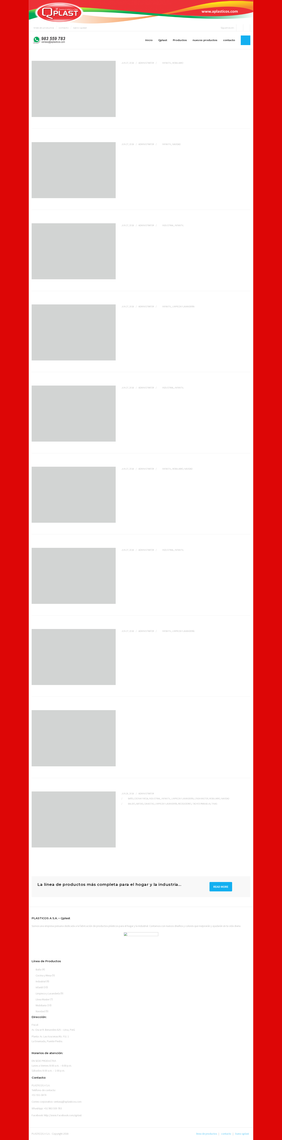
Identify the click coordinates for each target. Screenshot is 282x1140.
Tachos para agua (201, 803)
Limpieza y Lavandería (183, 306)
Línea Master (201, 798)
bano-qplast (80, 27)
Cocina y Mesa (141, 798)
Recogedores (184, 803)
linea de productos (44, 27)
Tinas (214, 803)
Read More (220, 887)
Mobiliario (177, 62)
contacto (63, 27)
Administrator (146, 62)
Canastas (149, 803)
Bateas (139, 803)
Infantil (166, 62)
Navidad (176, 144)
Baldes (131, 803)
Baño (130, 798)
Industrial (168, 225)
